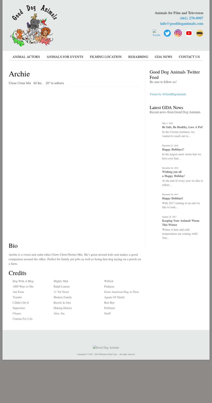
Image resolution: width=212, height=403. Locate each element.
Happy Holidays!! (173, 149)
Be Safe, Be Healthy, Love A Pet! (182, 127)
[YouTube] (189, 33)
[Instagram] (178, 33)
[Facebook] (156, 33)
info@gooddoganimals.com (181, 23)
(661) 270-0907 (191, 18)
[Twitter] (167, 33)
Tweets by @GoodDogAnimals (168, 94)
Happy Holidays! (172, 198)
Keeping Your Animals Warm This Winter (180, 223)
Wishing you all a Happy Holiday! (173, 174)
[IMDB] (199, 33)
